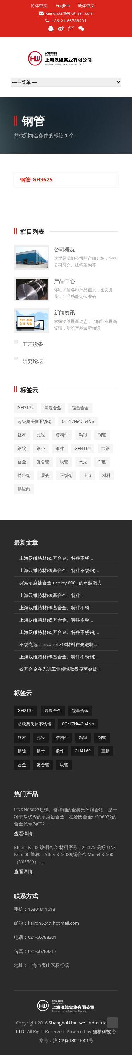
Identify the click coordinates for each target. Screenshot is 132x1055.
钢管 (102, 435)
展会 (45, 475)
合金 (22, 462)
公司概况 (64, 249)
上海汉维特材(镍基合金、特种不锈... (56, 558)
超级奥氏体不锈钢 (34, 421)
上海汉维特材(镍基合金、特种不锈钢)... (59, 570)
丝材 (22, 435)
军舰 (102, 462)
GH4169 (83, 448)
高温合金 (52, 408)
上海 (87, 475)
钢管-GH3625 (36, 179)
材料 (106, 475)
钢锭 (22, 448)
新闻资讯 (64, 312)
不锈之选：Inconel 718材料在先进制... (58, 644)
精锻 (83, 435)
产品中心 (64, 280)
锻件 (60, 448)
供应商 (24, 489)
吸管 (64, 462)
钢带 (41, 448)
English (63, 5)
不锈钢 (66, 475)
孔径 (41, 435)
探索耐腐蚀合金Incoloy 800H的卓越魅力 (60, 582)
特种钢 (24, 475)
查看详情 (23, 833)
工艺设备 (32, 343)
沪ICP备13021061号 (73, 1040)
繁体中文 (86, 5)
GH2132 (26, 408)
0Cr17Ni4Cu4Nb (78, 421)
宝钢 (105, 448)
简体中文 (39, 5)
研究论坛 (32, 360)
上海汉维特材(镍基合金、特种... (51, 595)
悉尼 (83, 462)
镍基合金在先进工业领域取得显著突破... (59, 669)
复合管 (43, 462)
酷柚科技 (102, 1031)
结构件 (62, 435)
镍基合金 (80, 408)
